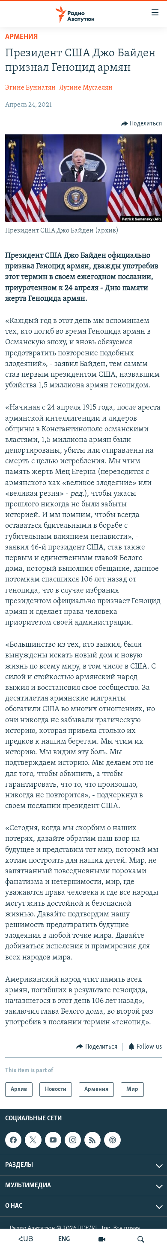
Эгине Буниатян (30, 87)
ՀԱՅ (25, 1239)
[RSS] (92, 1140)
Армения (21, 37)
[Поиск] (141, 1239)
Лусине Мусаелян (86, 87)
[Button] (141, 123)
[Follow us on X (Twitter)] (33, 1140)
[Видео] (102, 1239)
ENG (64, 1239)
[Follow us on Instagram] (73, 1140)
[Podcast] (112, 1140)
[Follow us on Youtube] (53, 1140)
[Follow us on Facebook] (13, 1140)
